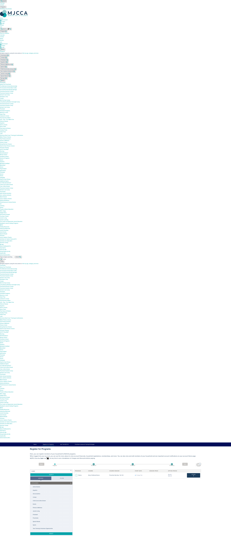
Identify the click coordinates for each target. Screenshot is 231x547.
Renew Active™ (3, 154)
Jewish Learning (4, 220)
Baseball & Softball (4, 163)
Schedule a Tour (4, 96)
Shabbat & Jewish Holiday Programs (9, 223)
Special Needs (3, 234)
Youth (2, 248)
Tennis (1, 176)
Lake (1, 133)
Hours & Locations (4, 33)
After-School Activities (5, 193)
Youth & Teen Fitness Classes (7, 146)
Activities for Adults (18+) (6, 241)
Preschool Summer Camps (6, 91)
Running (2, 151)
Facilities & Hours (4, 156)
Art (1, 204)
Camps (2, 98)
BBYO (1, 225)
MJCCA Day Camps (5, 100)
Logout (3, 21)
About (1, 18)
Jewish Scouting (4, 230)
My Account (5, 20)
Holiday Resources (4, 227)
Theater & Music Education (6, 209)
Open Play (2, 114)
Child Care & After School (6, 184)
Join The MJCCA (64, 444)
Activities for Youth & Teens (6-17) (8, 239)
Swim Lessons (3, 125)
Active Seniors (5, 255)
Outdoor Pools (3, 130)
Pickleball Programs (5, 110)
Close (2, 261)
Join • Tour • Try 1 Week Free (7, 119)
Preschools (3, 82)
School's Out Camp (5, 95)
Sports (1, 160)
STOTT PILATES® (4, 149)
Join (1, 42)
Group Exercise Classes (6, 144)
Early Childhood (5, 246)
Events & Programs (4, 158)
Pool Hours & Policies (5, 128)
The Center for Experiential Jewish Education (11, 221)
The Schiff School (8, 89)
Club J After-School (5, 186)
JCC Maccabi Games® (5, 183)
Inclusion (2, 235)
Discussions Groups (5, 214)
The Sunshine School (8, 88)
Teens (3, 249)
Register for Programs (48, 444)
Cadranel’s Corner (4, 116)
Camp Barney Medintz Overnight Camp (10, 102)
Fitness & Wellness (4, 140)
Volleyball (2, 177)
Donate (2, 25)
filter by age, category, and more (30, 53)
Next (185, 464)
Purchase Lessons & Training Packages (84, 444)
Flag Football (3, 168)
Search (4, 1)
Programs (2, 51)
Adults (3, 253)
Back (41, 464)
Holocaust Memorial (5, 228)
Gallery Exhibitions (4, 200)
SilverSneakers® (4, 153)
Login (3, 23)
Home (35, 444)
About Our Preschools (5, 84)
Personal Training (4, 147)
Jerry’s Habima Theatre (6, 198)
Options (193, 474)
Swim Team (3, 126)
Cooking (2, 205)
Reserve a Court (4, 112)
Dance (1, 167)
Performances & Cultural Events (8, 202)
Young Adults (5, 251)
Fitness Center (3, 142)
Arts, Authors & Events (5, 195)
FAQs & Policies (4, 121)
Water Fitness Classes (5, 137)
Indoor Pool (3, 132)
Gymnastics (3, 170)
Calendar (2, 3)
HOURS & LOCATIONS (6, 9)
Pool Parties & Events (5, 139)
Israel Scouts (3, 232)
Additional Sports (4, 181)
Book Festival (3, 197)
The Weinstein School (8, 86)
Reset (51, 533)
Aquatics (2, 123)
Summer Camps (4, 242)
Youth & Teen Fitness (5, 179)
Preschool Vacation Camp (6, 93)
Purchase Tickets (4, 216)
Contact (2, 5)
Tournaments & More (5, 118)
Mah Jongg (3, 211)
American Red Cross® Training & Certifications (11, 135)
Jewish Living (3, 218)
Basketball (2, 165)
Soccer (1, 174)
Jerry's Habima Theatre (6, 237)
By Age (2, 244)
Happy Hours (3, 212)
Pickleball (2, 109)
